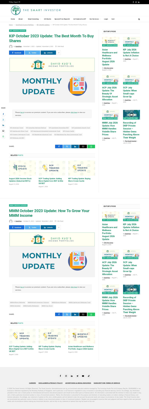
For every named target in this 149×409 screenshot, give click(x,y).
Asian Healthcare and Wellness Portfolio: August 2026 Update (109, 57)
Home (13, 19)
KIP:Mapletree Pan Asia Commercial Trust (68, 134)
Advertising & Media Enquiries (78, 383)
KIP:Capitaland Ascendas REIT (59, 128)
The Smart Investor (130, 141)
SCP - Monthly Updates (132, 83)
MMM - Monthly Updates (111, 118)
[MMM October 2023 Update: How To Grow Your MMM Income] (52, 277)
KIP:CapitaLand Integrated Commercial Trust (45, 131)
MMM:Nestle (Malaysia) (31, 306)
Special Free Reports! (62, 19)
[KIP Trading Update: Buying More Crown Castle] (81, 168)
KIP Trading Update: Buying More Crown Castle (79, 180)
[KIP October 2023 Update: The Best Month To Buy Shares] (52, 102)
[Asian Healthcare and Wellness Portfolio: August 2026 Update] (110, 41)
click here (74, 112)
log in (22, 112)
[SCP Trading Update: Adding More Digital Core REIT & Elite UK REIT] (52, 168)
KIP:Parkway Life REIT (17, 138)
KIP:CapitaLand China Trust (19, 131)
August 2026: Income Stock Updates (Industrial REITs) (20, 180)
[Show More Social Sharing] (59, 53)
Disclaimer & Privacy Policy (51, 383)
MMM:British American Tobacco (38, 302)
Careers (32, 383)
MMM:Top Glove (47, 306)
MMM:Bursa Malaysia (59, 302)
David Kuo (19, 46)
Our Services (94, 19)
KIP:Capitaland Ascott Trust (81, 128)
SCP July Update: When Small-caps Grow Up (130, 92)
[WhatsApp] (3, 136)
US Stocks (47, 19)
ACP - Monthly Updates (111, 83)
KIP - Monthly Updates (17, 30)
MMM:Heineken (15, 306)
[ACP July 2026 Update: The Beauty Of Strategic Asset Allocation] (110, 79)
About (20, 19)
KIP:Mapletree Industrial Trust (42, 134)
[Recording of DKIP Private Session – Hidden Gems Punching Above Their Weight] (131, 114)
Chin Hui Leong (108, 68)
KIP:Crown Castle (68, 131)
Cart (112, 19)
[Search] (139, 19)
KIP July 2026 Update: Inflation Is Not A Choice (131, 52)
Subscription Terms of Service (107, 383)
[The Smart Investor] (45, 10)
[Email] (3, 131)
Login (106, 19)
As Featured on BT (79, 19)
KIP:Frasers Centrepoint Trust (19, 134)
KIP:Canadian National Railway (36, 128)
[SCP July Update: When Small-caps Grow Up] (131, 79)
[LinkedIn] (3, 125)
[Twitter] (3, 119)
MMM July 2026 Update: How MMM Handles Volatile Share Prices (110, 128)
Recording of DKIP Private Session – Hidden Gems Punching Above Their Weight (131, 130)
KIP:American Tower (16, 128)
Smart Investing (33, 19)
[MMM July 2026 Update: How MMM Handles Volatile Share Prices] (110, 114)
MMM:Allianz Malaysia (17, 302)
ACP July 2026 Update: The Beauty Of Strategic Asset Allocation (110, 93)
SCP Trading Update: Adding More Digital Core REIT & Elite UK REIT (51, 181)
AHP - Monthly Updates (111, 45)
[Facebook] (3, 114)
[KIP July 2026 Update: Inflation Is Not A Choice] (131, 41)
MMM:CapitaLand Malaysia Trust (79, 302)
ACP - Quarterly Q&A (131, 118)
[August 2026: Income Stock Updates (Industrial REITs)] (22, 168)
